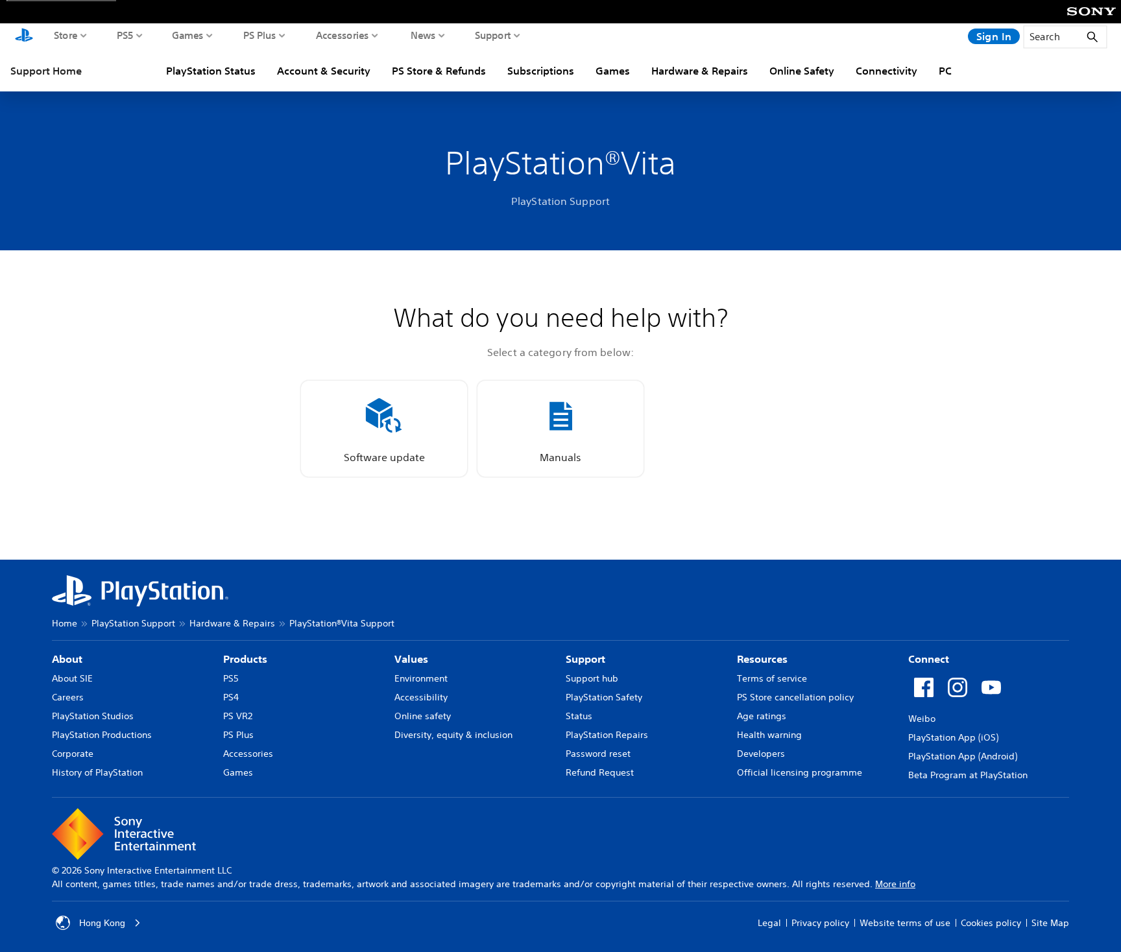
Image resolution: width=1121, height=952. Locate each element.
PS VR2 (237, 716)
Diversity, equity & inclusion (453, 735)
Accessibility (421, 697)
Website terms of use (905, 923)
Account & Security (323, 70)
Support (493, 35)
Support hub (592, 678)
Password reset (598, 753)
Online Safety (801, 70)
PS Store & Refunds (439, 70)
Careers (68, 697)
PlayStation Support (133, 623)
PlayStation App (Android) (962, 756)
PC (945, 70)
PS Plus (259, 35)
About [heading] (67, 658)
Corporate (72, 753)
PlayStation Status (211, 70)
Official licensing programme (799, 772)
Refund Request (600, 772)
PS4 (231, 697)
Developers (761, 753)
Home (64, 623)
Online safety (422, 716)
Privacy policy (820, 923)
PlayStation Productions (102, 735)
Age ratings (761, 716)
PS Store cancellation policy (795, 697)
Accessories (342, 35)
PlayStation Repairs (607, 735)
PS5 (125, 35)
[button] (384, 429)
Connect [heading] (928, 658)
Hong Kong (102, 923)
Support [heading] (585, 658)
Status (579, 716)
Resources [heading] (762, 658)
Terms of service (772, 678)
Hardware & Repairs (699, 70)
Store (66, 35)
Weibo (921, 718)
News (423, 35)
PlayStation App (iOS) (953, 737)
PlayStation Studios (93, 716)
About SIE (72, 678)
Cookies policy (991, 923)
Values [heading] (411, 658)
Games (188, 35)
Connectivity (886, 70)
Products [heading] (245, 658)
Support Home (46, 70)
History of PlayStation (97, 772)
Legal (769, 923)
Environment (421, 678)
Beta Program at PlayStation (968, 775)
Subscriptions (540, 70)
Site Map (1050, 923)
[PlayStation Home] (24, 36)
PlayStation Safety (604, 697)
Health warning (769, 735)
